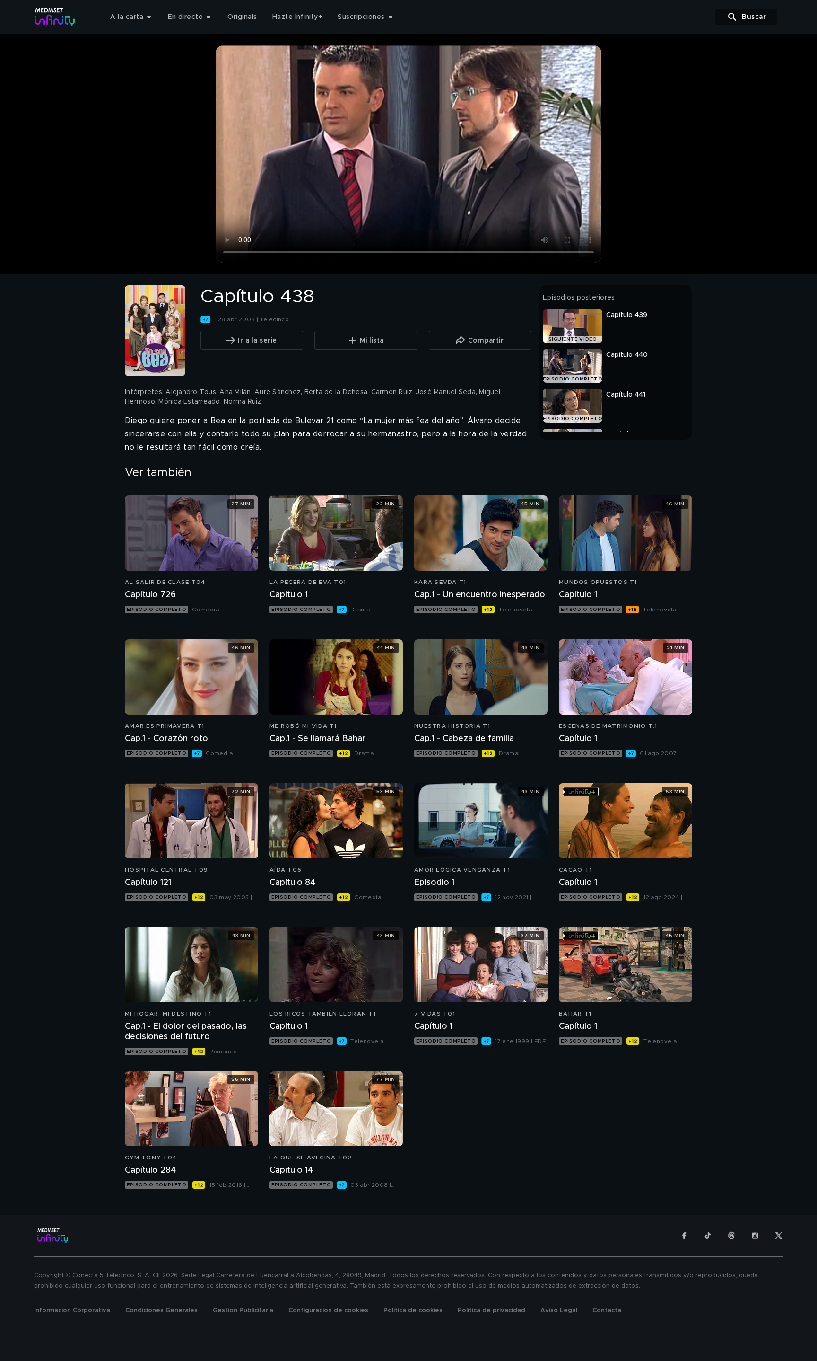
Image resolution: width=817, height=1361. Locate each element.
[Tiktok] (708, 1235)
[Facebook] (684, 1235)
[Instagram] (755, 1235)
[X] (778, 1235)
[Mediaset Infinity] (55, 17)
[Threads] (731, 1235)
